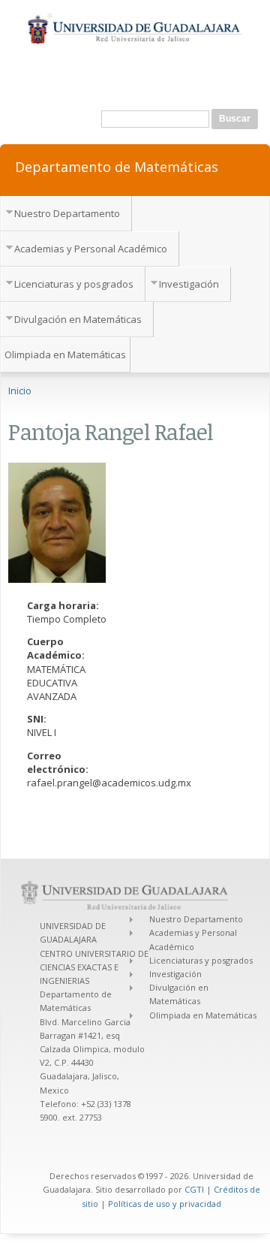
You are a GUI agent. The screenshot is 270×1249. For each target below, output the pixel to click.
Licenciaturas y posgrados (74, 284)
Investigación (189, 284)
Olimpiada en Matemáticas (65, 354)
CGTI (194, 1189)
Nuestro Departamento (67, 213)
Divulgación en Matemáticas (78, 319)
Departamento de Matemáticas (116, 166)
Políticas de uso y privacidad (164, 1203)
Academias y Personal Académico (90, 248)
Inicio (20, 390)
